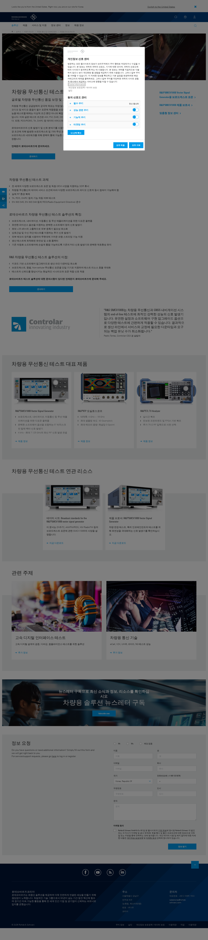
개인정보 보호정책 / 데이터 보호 (82, 87)
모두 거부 (136, 145)
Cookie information (76, 84)
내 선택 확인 (76, 133)
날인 (70, 90)
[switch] (135, 110)
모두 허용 (120, 145)
